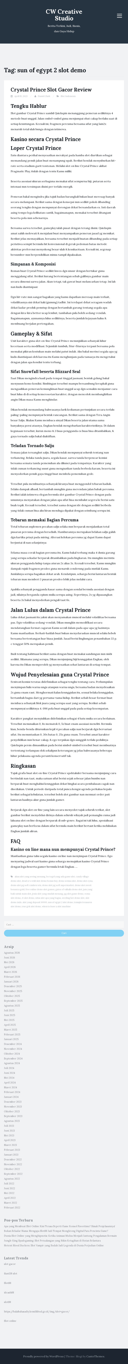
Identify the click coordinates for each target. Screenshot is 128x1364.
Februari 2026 (12, 976)
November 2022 (13, 1164)
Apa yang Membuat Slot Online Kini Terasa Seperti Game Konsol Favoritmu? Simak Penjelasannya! (59, 1226)
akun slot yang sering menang (30, 876)
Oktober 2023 (12, 1111)
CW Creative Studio (64, 15)
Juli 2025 (9, 1010)
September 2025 (13, 1000)
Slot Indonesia (68, 96)
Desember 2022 (13, 1159)
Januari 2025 (11, 1039)
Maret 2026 (10, 971)
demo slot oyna (84, 881)
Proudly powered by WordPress (43, 1356)
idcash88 (9, 1292)
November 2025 (13, 991)
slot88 (7, 1302)
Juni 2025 (9, 1015)
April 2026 (10, 967)
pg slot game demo (74, 893)
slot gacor (10, 1264)
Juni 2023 (9, 1130)
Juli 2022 (9, 1183)
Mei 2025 (9, 1020)
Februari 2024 (12, 1092)
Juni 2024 (9, 1072)
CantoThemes (95, 1356)
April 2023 (10, 1140)
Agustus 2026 (12, 952)
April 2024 (10, 1082)
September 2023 (13, 1116)
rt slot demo (28, 898)
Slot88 (7, 1283)
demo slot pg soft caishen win (26, 885)
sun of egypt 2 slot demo (60, 902)
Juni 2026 (9, 957)
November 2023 (13, 1106)
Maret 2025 (10, 1029)
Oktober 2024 (12, 1053)
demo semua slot (67, 881)
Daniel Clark (44, 96)
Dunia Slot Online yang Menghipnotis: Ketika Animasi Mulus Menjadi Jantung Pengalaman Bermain (60, 1235)
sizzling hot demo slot (73, 898)
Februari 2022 (12, 1207)
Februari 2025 (12, 1034)
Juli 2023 (9, 1125)
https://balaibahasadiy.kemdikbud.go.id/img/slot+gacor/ (37, 1311)
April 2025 (10, 1024)
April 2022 (10, 1197)
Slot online (10, 1320)
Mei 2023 (9, 1135)
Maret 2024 (10, 1087)
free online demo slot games (40, 889)
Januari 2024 (11, 1096)
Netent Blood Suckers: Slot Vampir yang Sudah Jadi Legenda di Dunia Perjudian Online (54, 1245)
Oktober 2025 (12, 996)
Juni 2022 (9, 1188)
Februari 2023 (12, 1149)
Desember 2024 (13, 1044)
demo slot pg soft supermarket (58, 885)
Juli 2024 (9, 1068)
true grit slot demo (31, 906)
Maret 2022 (10, 1202)
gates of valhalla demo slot (69, 889)
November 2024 (13, 1048)
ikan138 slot (10, 1273)
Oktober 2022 (12, 1169)
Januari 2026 (11, 981)
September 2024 (13, 1058)
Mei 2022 (9, 1193)
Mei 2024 (9, 1077)
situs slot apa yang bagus (48, 898)
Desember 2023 (13, 1101)
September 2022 (13, 1173)
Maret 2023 (10, 1145)
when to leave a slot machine (56, 906)
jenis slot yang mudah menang (47, 893)
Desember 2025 (13, 986)
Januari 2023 (11, 1154)
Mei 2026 (9, 962)
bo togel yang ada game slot (60, 876)
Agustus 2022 (12, 1178)
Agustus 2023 (12, 1121)
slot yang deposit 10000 (35, 902)
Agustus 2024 (12, 1063)
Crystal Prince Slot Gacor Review (51, 89)
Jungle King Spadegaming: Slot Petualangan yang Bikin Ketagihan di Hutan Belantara (52, 1240)
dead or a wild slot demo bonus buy (40, 881)
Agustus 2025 (12, 1005)
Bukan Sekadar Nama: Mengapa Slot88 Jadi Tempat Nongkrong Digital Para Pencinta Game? (56, 1230)
